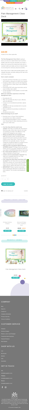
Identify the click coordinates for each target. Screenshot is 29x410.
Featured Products (5, 338)
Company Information (6, 314)
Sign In (13, 0)
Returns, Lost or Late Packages (8, 333)
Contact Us (10, 2)
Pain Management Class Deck (13, 15)
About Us (3, 309)
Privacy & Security (5, 316)
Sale (2, 358)
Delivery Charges (5, 331)
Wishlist (3, 356)
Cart (2, 351)
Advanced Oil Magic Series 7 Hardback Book (21, 224)
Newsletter (3, 361)
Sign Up (7, 0)
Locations (19, 2)
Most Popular (4, 341)
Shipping (3, 328)
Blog (2, 306)
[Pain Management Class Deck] (15, 258)
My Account (21, 0)
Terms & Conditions (5, 319)
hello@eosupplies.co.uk (6, 373)
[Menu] (15, 9)
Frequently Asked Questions (7, 336)
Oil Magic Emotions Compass (7, 223)
